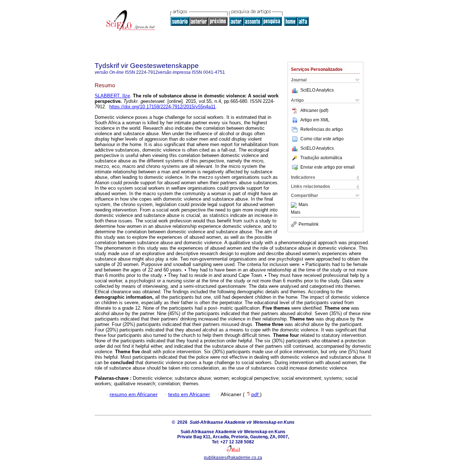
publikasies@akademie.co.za (233, 457)
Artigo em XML (314, 119)
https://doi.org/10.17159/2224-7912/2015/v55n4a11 (162, 106)
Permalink (309, 224)
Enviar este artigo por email (327, 167)
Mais (303, 205)
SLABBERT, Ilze (112, 95)
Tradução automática (321, 157)
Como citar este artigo (322, 138)
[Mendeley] (295, 205)
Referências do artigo (321, 129)
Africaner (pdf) (314, 110)
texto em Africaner (189, 394)
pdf (255, 394)
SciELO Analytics (317, 90)
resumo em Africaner (134, 394)
